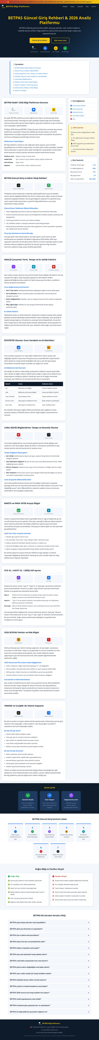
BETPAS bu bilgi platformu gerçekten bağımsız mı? (49, 1012)
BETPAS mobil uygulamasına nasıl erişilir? (49, 999)
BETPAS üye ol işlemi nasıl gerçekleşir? (49, 935)
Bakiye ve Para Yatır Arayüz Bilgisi (26, 82)
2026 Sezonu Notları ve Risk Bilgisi (26, 88)
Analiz (72, 6)
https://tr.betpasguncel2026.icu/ (66, 1036)
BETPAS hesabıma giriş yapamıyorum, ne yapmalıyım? (49, 1005)
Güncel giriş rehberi (39, 40)
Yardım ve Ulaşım (20, 90)
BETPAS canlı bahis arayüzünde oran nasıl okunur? (49, 961)
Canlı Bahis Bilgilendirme (23, 79)
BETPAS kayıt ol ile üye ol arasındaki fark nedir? (49, 942)
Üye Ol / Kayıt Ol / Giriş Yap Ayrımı (26, 85)
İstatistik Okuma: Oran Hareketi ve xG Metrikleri (31, 76)
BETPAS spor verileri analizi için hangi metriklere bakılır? (49, 974)
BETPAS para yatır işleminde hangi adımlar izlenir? (49, 954)
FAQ (87, 6)
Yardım (93, 6)
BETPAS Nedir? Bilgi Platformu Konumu (28, 68)
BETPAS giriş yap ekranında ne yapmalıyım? (49, 929)
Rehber (65, 6)
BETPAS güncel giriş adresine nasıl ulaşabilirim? (49, 923)
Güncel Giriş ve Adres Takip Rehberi (27, 71)
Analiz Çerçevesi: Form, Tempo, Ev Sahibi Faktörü (31, 74)
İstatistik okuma (78, 112)
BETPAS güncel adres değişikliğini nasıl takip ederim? (49, 967)
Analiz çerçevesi (78, 109)
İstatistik (80, 6)
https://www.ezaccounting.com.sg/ (40, 1036)
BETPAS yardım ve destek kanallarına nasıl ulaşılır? (49, 986)
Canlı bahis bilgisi (78, 116)
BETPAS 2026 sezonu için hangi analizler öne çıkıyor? (49, 993)
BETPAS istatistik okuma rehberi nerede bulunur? (49, 980)
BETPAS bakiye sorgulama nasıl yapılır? (49, 948)
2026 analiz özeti (60, 40)
